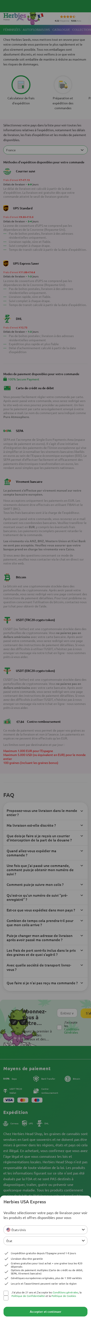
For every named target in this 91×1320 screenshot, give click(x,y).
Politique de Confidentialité (28, 1296)
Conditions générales (65, 1292)
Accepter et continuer (45, 1311)
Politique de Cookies (63, 1296)
